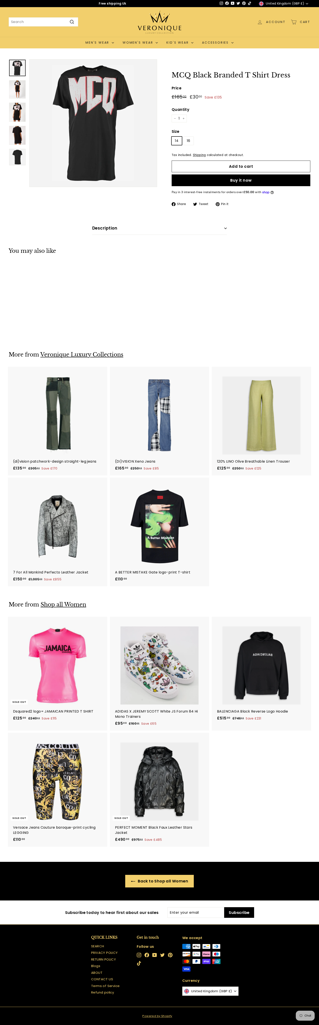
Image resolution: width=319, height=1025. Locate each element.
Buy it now (241, 180)
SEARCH (97, 946)
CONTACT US (102, 979)
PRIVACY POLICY (104, 952)
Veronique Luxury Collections (81, 354)
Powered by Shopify (157, 1016)
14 (177, 140)
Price (176, 88)
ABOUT (96, 972)
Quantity (180, 109)
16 (188, 140)
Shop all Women (63, 604)
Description (104, 228)
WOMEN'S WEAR (139, 42)
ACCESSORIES (216, 42)
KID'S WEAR (178, 42)
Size (175, 131)
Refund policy (102, 992)
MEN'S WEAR (98, 42)
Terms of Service (105, 986)
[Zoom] (93, 123)
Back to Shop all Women (162, 881)
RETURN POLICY (103, 959)
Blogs (95, 966)
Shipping (199, 155)
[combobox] (43, 21)
